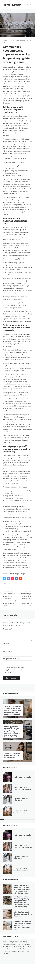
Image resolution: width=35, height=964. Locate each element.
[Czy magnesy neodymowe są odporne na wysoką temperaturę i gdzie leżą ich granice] (3, 31)
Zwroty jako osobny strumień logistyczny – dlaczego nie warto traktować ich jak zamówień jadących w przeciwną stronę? (12, 731)
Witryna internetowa (11, 659)
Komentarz (7, 629)
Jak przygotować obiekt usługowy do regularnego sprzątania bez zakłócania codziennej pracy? (23, 925)
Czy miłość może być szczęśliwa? (21, 800)
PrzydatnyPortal (12, 4)
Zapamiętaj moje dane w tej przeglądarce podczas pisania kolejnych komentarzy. (16, 670)
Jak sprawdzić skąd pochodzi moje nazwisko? (23, 788)
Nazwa (6, 643)
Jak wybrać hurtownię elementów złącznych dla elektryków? (12, 755)
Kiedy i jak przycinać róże (22, 777)
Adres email (8, 651)
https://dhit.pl (20, 574)
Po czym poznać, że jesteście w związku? (21, 811)
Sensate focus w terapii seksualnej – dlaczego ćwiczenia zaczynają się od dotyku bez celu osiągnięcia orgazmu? (12, 710)
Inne (4, 42)
